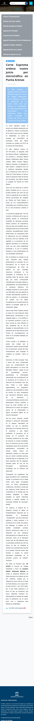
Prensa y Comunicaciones (11, 16)
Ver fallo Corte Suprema (16, 608)
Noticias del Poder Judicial (11, 21)
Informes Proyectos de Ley (12, 54)
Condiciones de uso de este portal (10, 717)
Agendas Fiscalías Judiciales (12, 45)
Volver (31, 617)
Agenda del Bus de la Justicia (12, 50)
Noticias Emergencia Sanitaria (12, 26)
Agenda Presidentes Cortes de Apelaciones (17, 40)
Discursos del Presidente (11, 35)
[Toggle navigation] (31, 3)
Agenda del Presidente (10, 31)
